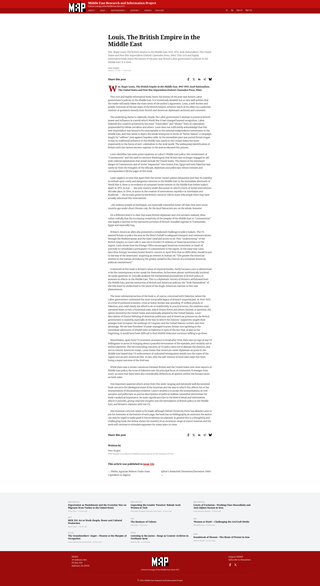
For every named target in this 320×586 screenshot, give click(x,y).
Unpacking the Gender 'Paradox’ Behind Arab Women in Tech (155, 506)
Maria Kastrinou (85, 542)
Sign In (239, 10)
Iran (195, 534)
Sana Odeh (157, 511)
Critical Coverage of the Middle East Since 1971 (106, 6)
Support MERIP (235, 556)
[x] (235, 564)
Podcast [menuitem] (159, 10)
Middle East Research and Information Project (122, 3)
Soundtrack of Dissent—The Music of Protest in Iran (221, 537)
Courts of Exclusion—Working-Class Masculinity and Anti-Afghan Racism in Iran (221, 506)
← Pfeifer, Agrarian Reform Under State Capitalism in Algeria (129, 473)
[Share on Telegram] (204, 79)
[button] (93, 10)
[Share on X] (194, 79)
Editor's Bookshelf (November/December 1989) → (186, 473)
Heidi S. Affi (135, 542)
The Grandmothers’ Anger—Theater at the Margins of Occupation (97, 537)
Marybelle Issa (198, 525)
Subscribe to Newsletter (239, 559)
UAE (132, 519)
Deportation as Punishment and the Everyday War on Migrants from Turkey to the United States (97, 506)
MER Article (74, 502)
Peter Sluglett (113, 68)
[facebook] (230, 564)
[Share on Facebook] (188, 79)
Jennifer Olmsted (145, 511)
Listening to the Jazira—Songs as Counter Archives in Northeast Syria (159, 537)
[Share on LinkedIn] (199, 79)
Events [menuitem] (147, 10)
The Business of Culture (143, 521)
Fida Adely (135, 511)
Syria (133, 533)
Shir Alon (134, 525)
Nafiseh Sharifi (199, 541)
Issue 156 (148, 464)
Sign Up (248, 10)
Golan (71, 533)
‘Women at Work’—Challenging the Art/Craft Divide (221, 521)
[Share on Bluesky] (210, 79)
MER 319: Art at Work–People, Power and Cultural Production (95, 522)
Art (70, 517)
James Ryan (72, 527)
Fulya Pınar (72, 511)
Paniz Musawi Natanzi (201, 511)
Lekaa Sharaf (73, 542)
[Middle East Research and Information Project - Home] (77, 6)
